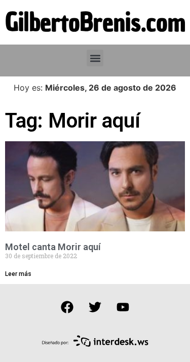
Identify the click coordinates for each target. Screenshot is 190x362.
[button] (95, 58)
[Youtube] (123, 306)
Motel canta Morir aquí (53, 247)
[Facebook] (67, 306)
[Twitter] (95, 306)
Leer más (18, 273)
